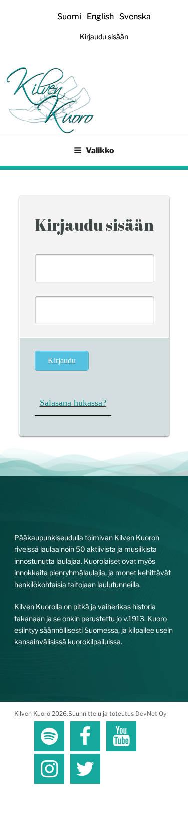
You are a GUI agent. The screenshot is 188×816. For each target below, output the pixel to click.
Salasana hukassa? (73, 403)
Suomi (69, 16)
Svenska (135, 16)
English (100, 16)
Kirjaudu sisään (104, 36)
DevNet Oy (150, 713)
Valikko (100, 150)
